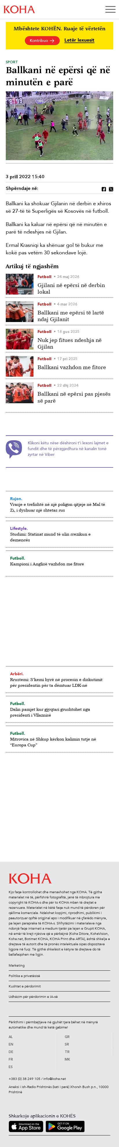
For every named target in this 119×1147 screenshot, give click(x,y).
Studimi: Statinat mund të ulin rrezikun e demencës (50, 537)
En (11, 1044)
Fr (11, 1059)
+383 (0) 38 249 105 (24, 1079)
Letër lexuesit (79, 40)
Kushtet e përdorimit (25, 986)
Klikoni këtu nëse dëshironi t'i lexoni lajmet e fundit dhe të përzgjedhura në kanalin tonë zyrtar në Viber (68, 449)
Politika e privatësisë (24, 976)
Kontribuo (39, 40)
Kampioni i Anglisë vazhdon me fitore (47, 563)
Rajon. (16, 498)
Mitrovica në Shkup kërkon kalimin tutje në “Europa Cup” (53, 742)
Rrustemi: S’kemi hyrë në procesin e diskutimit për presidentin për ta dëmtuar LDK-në (56, 682)
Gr (67, 1037)
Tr (67, 1052)
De (11, 1052)
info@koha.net (54, 1079)
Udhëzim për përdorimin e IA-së (33, 997)
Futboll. (17, 558)
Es (11, 1067)
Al (11, 1037)
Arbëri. (17, 673)
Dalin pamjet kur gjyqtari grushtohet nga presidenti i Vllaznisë (50, 712)
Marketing (17, 965)
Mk (67, 1059)
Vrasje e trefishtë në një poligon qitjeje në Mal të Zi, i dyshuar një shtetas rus (57, 507)
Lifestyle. (19, 528)
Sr (67, 1044)
